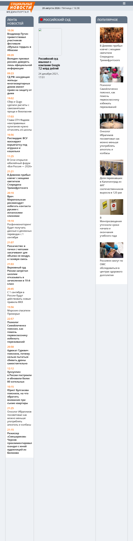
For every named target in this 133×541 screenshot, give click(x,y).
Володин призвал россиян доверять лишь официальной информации (19, 63)
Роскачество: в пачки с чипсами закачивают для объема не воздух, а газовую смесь (18, 252)
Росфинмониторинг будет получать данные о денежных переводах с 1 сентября (19, 231)
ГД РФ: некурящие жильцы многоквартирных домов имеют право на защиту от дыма (19, 85)
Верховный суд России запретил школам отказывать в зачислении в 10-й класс (18, 275)
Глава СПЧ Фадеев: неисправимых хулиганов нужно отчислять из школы (19, 124)
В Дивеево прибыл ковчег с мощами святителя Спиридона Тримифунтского (18, 181)
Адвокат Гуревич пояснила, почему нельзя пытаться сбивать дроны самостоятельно (18, 357)
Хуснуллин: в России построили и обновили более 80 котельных (19, 376)
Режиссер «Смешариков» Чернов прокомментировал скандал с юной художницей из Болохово (19, 443)
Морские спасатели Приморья (18, 312)
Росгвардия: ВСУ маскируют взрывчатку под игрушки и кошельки (17, 144)
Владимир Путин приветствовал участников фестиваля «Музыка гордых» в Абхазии (19, 42)
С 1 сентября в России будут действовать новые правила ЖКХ (19, 297)
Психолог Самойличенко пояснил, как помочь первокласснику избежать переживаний (17, 331)
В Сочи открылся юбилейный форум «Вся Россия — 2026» (19, 163)
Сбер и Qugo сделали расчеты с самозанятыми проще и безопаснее (19, 106)
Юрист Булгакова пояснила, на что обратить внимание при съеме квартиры (18, 396)
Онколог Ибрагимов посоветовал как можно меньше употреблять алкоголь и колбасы (19, 418)
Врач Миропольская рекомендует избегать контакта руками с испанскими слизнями (19, 206)
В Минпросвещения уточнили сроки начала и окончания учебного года (111, 226)
